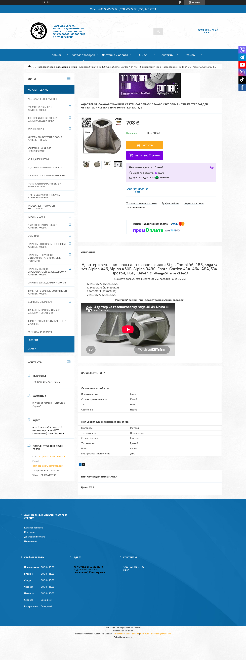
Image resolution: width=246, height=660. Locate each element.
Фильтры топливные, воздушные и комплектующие (47, 292)
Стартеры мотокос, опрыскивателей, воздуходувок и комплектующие (47, 272)
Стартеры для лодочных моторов (47, 282)
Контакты (166, 55)
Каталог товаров (83, 55)
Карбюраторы (36, 129)
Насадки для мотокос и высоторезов (41, 207)
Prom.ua (138, 627)
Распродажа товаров (40, 332)
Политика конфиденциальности (155, 633)
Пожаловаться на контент (126, 633)
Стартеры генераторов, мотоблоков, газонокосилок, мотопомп (44, 258)
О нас (143, 55)
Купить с (141, 155)
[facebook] (80, 464)
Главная (56, 55)
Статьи (32, 348)
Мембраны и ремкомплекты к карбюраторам (44, 185)
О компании (30, 541)
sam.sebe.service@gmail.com (47, 465)
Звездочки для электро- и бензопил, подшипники (42, 119)
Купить (147, 145)
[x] (83, 464)
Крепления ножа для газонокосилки (57, 66)
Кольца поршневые (38, 159)
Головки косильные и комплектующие (40, 108)
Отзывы (189, 55)
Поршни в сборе (36, 216)
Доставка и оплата (115, 55)
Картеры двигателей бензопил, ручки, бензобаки (45, 138)
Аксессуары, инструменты (42, 99)
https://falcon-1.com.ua (52, 456)
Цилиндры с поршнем (40, 302)
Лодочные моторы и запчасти (45, 167)
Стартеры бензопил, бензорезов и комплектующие (47, 245)
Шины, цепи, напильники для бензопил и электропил (44, 311)
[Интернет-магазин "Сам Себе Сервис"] (39, 40)
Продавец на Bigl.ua (123, 630)
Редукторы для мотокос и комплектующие (42, 226)
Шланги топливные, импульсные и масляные (47, 322)
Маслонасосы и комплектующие (46, 175)
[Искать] (158, 31)
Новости (33, 340)
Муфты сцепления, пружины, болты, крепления (44, 196)
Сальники (33, 235)
